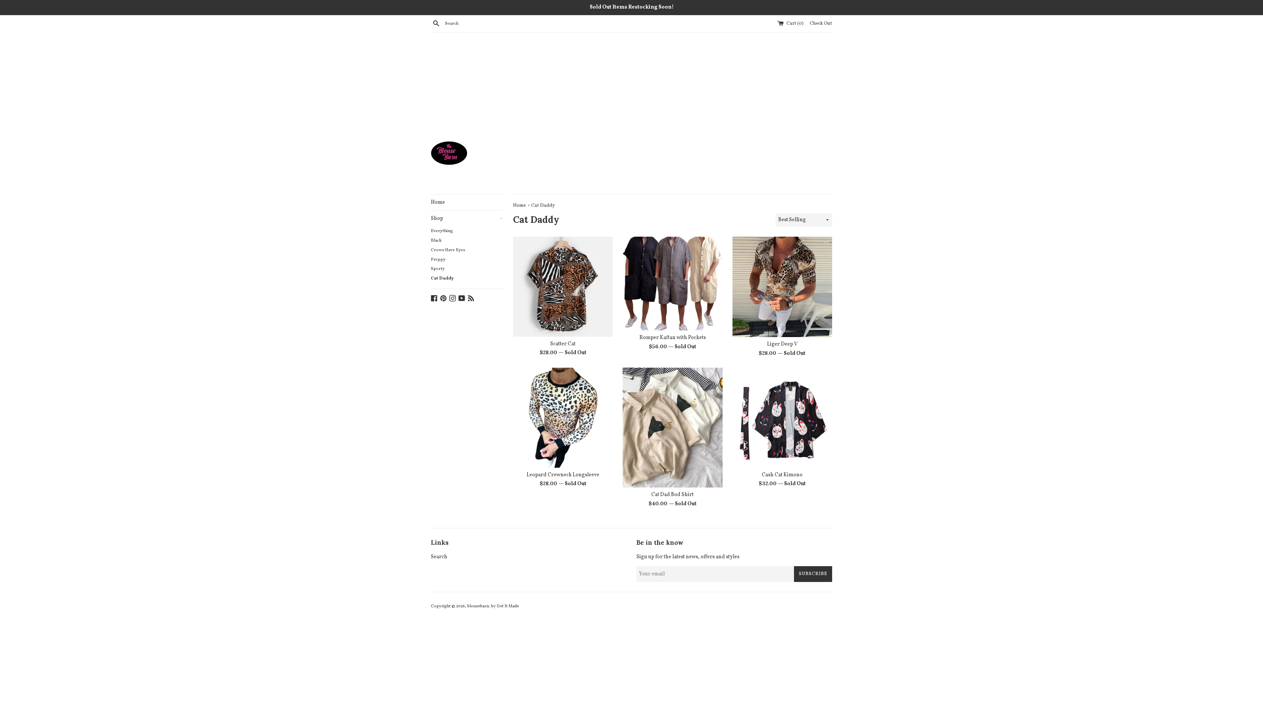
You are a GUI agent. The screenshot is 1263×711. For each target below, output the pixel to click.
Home (438, 202)
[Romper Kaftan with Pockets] (672, 283)
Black (436, 240)
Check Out (821, 23)
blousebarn (478, 606)
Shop (467, 218)
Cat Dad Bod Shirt (672, 494)
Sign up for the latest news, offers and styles (687, 557)
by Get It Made (505, 606)
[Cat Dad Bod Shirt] (672, 427)
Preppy (438, 259)
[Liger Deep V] (782, 287)
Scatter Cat (563, 344)
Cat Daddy (442, 278)
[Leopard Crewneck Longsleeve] (563, 417)
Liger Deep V (782, 344)
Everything (442, 231)
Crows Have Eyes (448, 250)
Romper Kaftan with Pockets (672, 337)
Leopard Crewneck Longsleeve (563, 475)
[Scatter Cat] (563, 286)
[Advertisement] (631, 82)
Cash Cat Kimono (782, 475)
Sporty (438, 269)
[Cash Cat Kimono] (782, 417)
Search (439, 557)
